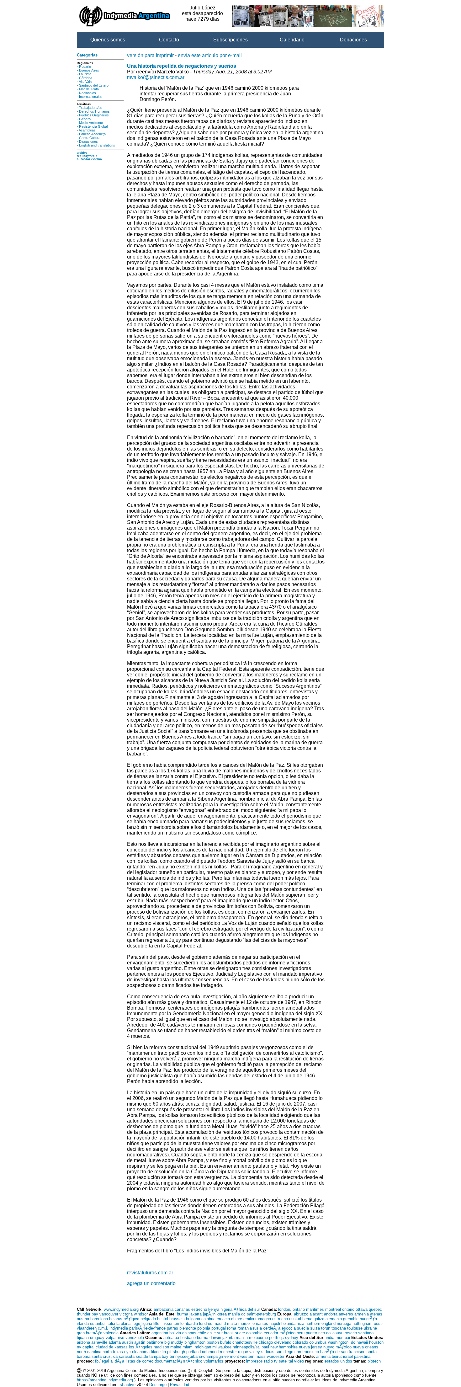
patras (172, 1328)
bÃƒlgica (131, 1318)
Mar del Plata (89, 89)
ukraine (370, 1328)
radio (268, 1361)
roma (231, 1328)
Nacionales (87, 93)
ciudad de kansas (112, 1347)
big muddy (173, 1342)
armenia (361, 1314)
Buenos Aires (89, 70)
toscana (338, 1328)
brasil (229, 1333)
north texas (113, 1351)
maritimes (315, 1309)
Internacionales (90, 97)
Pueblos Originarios (94, 115)
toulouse (355, 1328)
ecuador (271, 1333)
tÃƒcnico (194, 1361)
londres (205, 1323)
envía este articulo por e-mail (210, 55)
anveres (346, 1314)
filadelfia (158, 1351)
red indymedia (87, 155)
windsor (141, 1314)
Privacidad (179, 1384)
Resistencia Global (93, 126)
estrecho (199, 1309)
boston (213, 1342)
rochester (228, 1351)
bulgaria (193, 1318)
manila (234, 1314)
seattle (142, 1356)
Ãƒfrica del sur (247, 1309)
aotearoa (171, 1337)
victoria (126, 1314)
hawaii (362, 1342)
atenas (376, 1314)
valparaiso (115, 1337)
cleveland (282, 1342)
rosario (351, 1333)
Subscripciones (230, 39)
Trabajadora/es (90, 107)
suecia (303, 1328)
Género (85, 119)
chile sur (215, 1333)
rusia (257, 1328)
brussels (177, 1318)
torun (325, 1328)
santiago (366, 1333)
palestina (362, 1356)
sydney (291, 1337)
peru (301, 1333)
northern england (320, 1323)
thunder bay (87, 1314)
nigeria (226, 1309)
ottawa (362, 1309)
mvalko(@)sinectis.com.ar (155, 77)
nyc (127, 1351)
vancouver (108, 1314)
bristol (162, 1318)
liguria (146, 1323)
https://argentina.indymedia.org (105, 1380)
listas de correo (139, 1361)
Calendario (292, 39)
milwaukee (221, 1347)
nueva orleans (365, 1347)
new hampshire (284, 1347)
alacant (316, 1314)
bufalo (225, 1342)
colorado (300, 1342)
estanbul (97, 1323)
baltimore (154, 1342)
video (299, 1361)
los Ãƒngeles (140, 1347)
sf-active (127, 1384)
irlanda (83, 1323)
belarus (115, 1318)
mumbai (343, 1337)
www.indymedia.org (121, 1309)
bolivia (175, 1333)
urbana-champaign (206, 1356)
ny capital (85, 1347)
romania (244, 1328)
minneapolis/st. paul (251, 1347)
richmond (210, 1351)
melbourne (258, 1337)
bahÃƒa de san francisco (342, 1351)
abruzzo (301, 1314)
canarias (182, 1309)
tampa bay (158, 1356)
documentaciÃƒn (170, 1361)
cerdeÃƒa (271, 1328)
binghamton (194, 1342)
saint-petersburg (261, 1314)
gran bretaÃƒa (89, 1333)
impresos (254, 1361)
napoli (274, 1323)
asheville (99, 1342)
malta (232, 1323)
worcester (275, 1356)
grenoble (350, 1318)
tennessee (179, 1356)
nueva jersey (310, 1347)
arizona (83, 1342)
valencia (111, 1333)
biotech (374, 1361)
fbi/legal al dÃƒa (109, 1361)
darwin (215, 1337)
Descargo (158, 1384)
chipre (236, 1318)
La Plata (85, 74)
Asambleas (87, 130)
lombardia (189, 1323)
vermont (231, 1356)
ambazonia (163, 1309)
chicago (266, 1342)
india (330, 1337)
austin (127, 1342)
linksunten (170, 1323)
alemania (334, 1318)
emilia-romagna (257, 1318)
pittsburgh (176, 1351)
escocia (289, 1328)
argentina (159, 1333)
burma (182, 1314)
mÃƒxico (287, 1333)
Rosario (85, 66)
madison (161, 1347)
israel (348, 1356)
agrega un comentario (151, 1283)
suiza (315, 1328)
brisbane (188, 1337)
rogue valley (249, 1351)
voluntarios (213, 1361)
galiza (319, 1318)
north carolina (89, 1351)
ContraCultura (89, 138)
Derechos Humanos (94, 111)
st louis (267, 1351)
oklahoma (141, 1351)
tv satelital (283, 1361)
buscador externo (89, 159)
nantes (262, 1323)
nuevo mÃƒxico (337, 1347)
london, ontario (291, 1309)
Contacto (169, 39)
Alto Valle (85, 81)
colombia (254, 1333)
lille (156, 1323)
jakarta (195, 1314)
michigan (203, 1347)
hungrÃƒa (368, 1318)
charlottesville (244, 1342)
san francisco (306, 1351)
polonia (203, 1328)
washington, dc (341, 1342)
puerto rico (315, 1333)
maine (175, 1347)
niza (300, 1323)
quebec (375, 1309)
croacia (223, 1318)
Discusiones (88, 141)
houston (376, 1342)
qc (243, 1314)
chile (202, 1333)
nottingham (362, 1323)
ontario (348, 1309)
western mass (253, 1356)
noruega (344, 1323)
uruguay (97, 1337)
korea (222, 1314)
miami (188, 1347)
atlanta (115, 1342)
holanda (288, 1323)
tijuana (83, 1337)
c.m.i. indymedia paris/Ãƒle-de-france (132, 1328)
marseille (246, 1323)
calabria (208, 1318)
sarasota (127, 1356)
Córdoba (85, 78)
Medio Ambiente (91, 123)
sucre (240, 1333)
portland (193, 1351)
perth (273, 1337)
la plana (123, 1323)
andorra (330, 1314)
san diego (284, 1351)
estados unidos (338, 1361)
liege (136, 1323)
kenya (213, 1309)
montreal (333, 1309)
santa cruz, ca (105, 1356)
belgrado (148, 1318)
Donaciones (353, 39)
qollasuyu (334, 1333)
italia (111, 1323)
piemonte (187, 1328)
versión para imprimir (150, 55)
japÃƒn (209, 1314)
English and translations (97, 145)
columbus (318, 1342)
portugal (218, 1328)
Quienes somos (107, 39)
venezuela (134, 1337)
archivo (82, 152)
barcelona (99, 1318)
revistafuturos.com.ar (150, 1272)
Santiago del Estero (94, 85)
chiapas (189, 1333)
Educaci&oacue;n (92, 134)
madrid (220, 1323)
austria (83, 1318)
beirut (337, 1356)
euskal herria (300, 1318)
